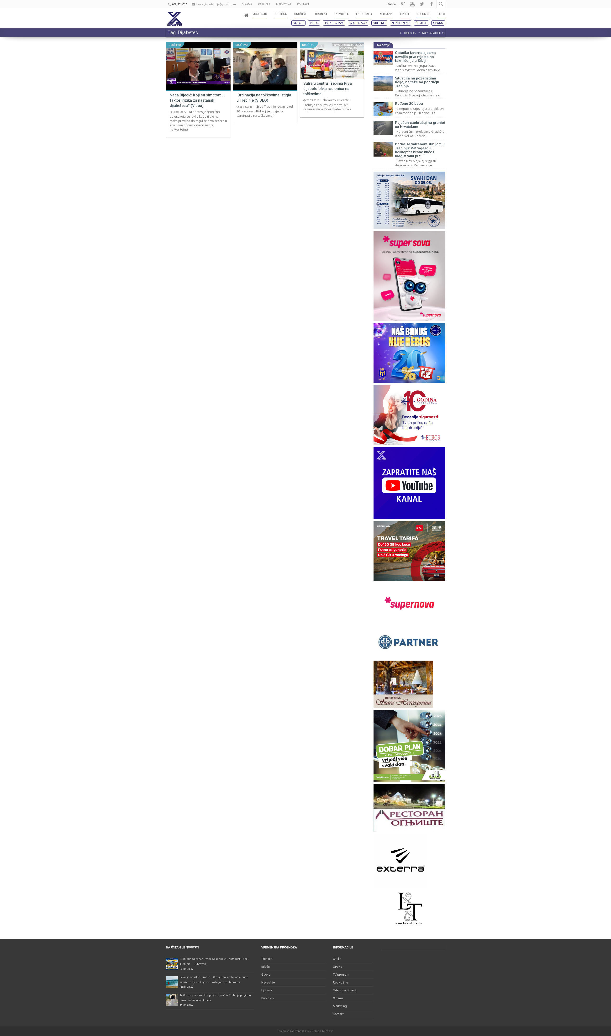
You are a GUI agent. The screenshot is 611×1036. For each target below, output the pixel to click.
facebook (431, 4)
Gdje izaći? (358, 23)
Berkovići (267, 998)
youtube (412, 4)
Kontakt (338, 1014)
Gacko (265, 974)
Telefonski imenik (345, 990)
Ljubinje (266, 990)
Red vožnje (340, 982)
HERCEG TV (408, 33)
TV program (334, 23)
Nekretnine (400, 23)
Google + (403, 4)
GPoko (438, 23)
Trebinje (266, 959)
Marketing (340, 1006)
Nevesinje (268, 982)
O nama (338, 998)
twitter (422, 4)
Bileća (265, 966)
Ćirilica (391, 4)
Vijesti (298, 23)
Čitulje (421, 23)
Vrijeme (379, 23)
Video (314, 23)
